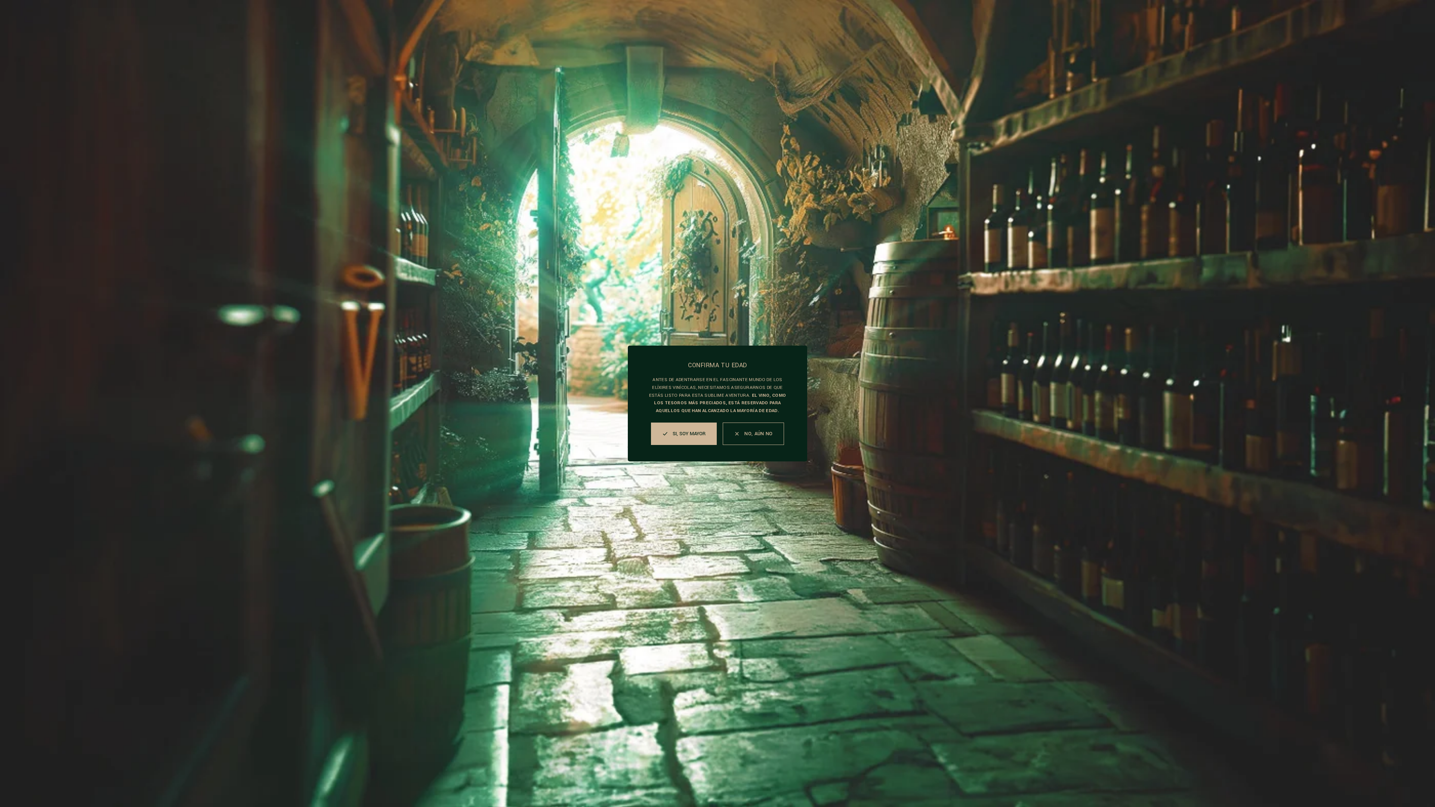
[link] (753, 434)
